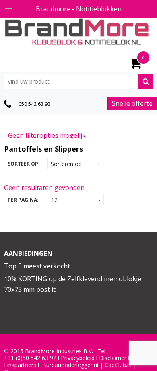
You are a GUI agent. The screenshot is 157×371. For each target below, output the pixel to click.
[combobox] (78, 81)
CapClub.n (117, 365)
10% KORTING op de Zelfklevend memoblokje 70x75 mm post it (72, 284)
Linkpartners (20, 365)
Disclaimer (112, 358)
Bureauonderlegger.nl (70, 365)
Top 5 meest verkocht (37, 265)
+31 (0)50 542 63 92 (30, 358)
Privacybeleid (78, 358)
